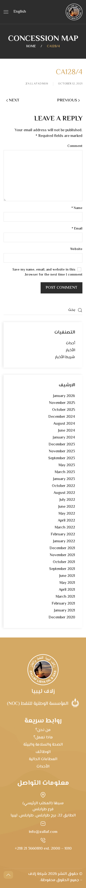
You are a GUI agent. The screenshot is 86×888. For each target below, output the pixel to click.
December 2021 (62, 548)
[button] (6, 12)
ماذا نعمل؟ (43, 737)
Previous (67, 100)
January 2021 (64, 611)
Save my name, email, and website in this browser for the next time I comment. (47, 272)
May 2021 (67, 583)
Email (77, 228)
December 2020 (61, 618)
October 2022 (63, 486)
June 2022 (66, 507)
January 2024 (64, 438)
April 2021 (67, 590)
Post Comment (61, 288)
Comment (74, 146)
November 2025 (62, 403)
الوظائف (43, 752)
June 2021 (67, 576)
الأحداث (43, 766)
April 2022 (66, 521)
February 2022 (63, 535)
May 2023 (67, 465)
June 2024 (66, 431)
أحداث (70, 343)
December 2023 (61, 445)
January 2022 (64, 541)
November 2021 (62, 555)
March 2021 (65, 597)
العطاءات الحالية (43, 759)
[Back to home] (74, 12)
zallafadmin (37, 84)
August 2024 (64, 424)
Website (76, 249)
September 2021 (62, 569)
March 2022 (65, 528)
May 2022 (67, 514)
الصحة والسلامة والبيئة (43, 745)
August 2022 (64, 493)
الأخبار (70, 350)
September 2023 (61, 458)
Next (14, 100)
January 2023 (64, 479)
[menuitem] (19, 12)
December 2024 (61, 417)
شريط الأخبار (65, 357)
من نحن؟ (43, 730)
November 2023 (62, 451)
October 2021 (64, 562)
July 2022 (67, 500)
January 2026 (64, 396)
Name (76, 208)
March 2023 (65, 472)
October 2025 (63, 410)
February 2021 (63, 604)
